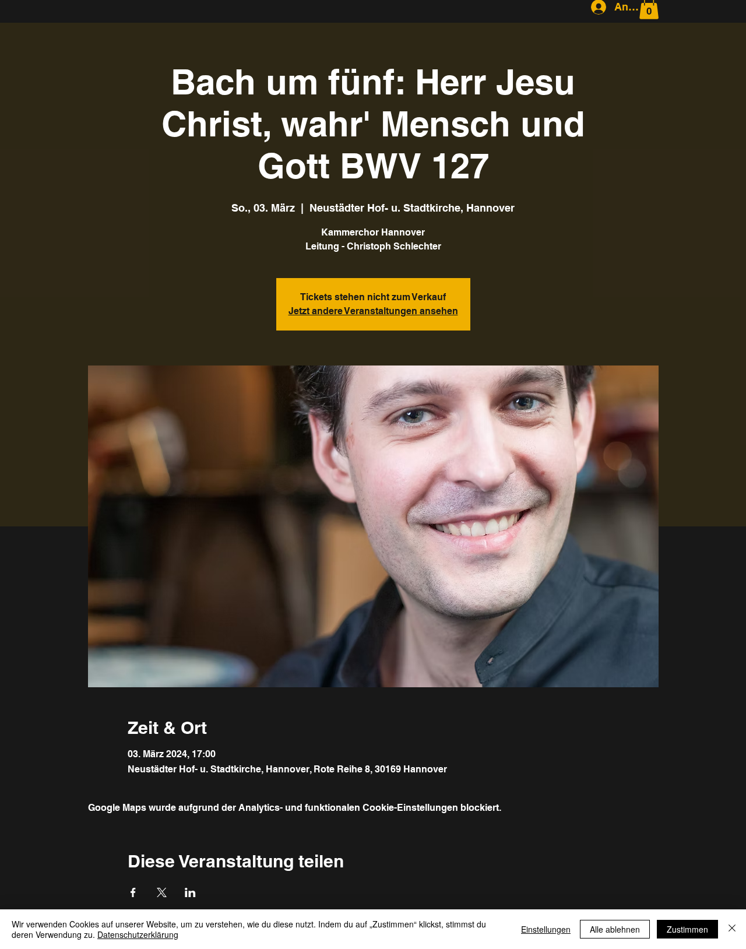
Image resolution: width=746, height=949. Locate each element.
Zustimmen (687, 929)
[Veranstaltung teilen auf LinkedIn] (190, 892)
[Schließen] (732, 929)
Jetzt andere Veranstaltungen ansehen (373, 311)
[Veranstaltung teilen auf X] (161, 892)
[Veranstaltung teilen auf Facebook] (133, 892)
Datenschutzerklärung (137, 934)
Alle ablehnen (615, 929)
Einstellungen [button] (546, 929)
